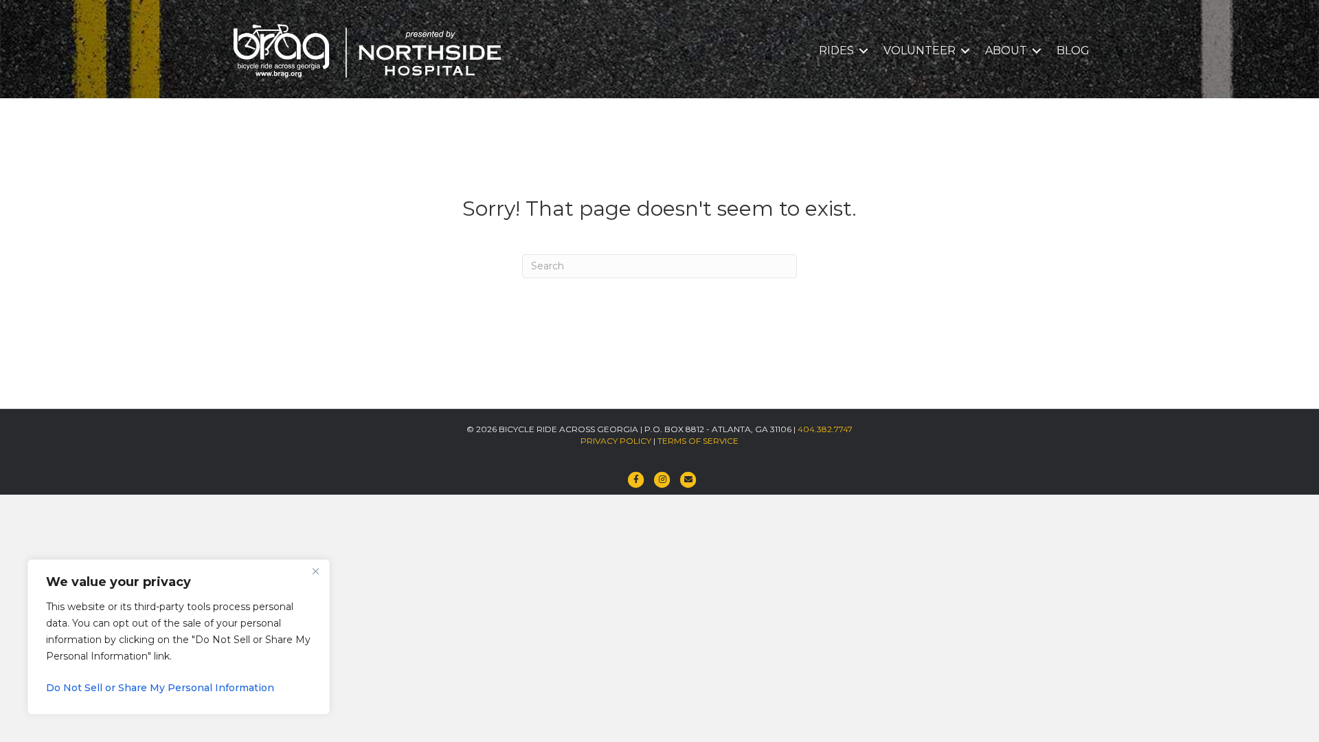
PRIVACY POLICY (615, 441)
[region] (178, 637)
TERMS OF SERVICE (698, 441)
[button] (863, 51)
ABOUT (1006, 50)
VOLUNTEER (919, 50)
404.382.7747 (825, 429)
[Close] (315, 571)
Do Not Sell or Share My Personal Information (160, 688)
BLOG (1073, 50)
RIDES (836, 50)
